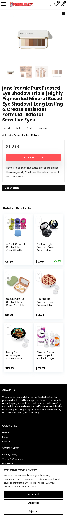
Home (5, 432)
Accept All (33, 494)
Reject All (33, 511)
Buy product (33, 157)
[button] (63, 13)
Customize (33, 502)
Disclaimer (8, 463)
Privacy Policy (9, 454)
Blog (4, 437)
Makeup (35, 135)
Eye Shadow (20, 135)
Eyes (28, 135)
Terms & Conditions (13, 459)
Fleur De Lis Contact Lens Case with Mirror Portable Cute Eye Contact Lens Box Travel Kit (47, 306)
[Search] (49, 4)
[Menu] (3, 4)
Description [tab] (12, 187)
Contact (7, 441)
